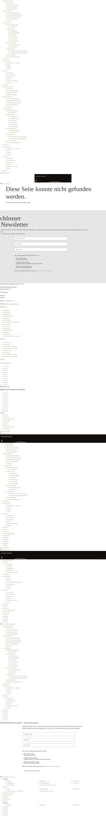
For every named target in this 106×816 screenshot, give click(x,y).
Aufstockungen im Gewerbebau (11, 322)
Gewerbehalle (13, 39)
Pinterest (5, 401)
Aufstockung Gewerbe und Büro (18, 51)
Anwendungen (7, 23)
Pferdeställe (10, 570)
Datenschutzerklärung (9, 419)
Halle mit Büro (14, 37)
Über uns (5, 366)
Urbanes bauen (10, 49)
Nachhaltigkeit (10, 584)
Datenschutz (76, 805)
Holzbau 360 (10, 3)
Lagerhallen (13, 35)
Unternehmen (6, 60)
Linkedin (5, 397)
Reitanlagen (6, 344)
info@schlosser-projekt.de (11, 304)
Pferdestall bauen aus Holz (10, 348)
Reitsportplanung (7, 560)
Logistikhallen (13, 31)
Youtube (5, 399)
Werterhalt (9, 21)
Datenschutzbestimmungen (43, 270)
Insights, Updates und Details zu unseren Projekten (29, 263)
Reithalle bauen (7, 342)
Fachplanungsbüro (8, 1)
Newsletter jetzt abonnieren (27, 275)
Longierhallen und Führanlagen (15, 791)
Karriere (5, 70)
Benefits (9, 78)
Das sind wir (10, 72)
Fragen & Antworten (12, 80)
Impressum (6, 417)
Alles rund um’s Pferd (21, 259)
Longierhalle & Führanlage (10, 346)
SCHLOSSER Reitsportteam (14, 582)
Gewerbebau (13, 27)
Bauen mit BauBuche (12, 19)
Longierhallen (10, 568)
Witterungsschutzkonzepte (13, 17)
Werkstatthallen (14, 41)
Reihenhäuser (13, 47)
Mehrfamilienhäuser (15, 45)
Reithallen (9, 566)
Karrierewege (10, 76)
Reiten (5, 787)
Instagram (5, 395)
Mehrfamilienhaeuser (8, 793)
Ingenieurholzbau (7, 11)
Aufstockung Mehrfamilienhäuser (18, 53)
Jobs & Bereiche (11, 74)
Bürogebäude (6, 310)
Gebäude (5, 562)
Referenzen (6, 58)
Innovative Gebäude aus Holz (24, 267)
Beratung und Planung (12, 5)
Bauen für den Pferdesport (13, 56)
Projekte (9, 64)
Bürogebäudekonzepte (12, 25)
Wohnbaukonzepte (11, 43)
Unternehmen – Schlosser (13, 62)
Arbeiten (9, 781)
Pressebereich (6, 421)
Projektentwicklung (12, 7)
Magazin (9, 66)
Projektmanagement (12, 9)
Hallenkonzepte (11, 29)
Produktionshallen (14, 33)
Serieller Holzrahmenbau (13, 13)
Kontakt (9, 82)
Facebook (5, 393)
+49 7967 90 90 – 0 (9, 300)
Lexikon (9, 68)
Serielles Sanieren (11, 55)
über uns (9, 578)
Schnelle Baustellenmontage (14, 15)
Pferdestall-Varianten (12, 572)
